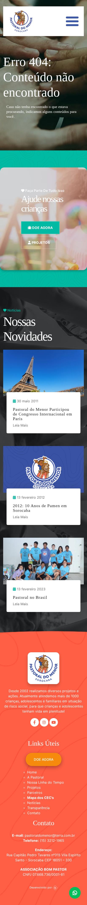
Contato (33, 813)
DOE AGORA (42, 228)
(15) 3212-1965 (52, 840)
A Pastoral (35, 777)
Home (32, 772)
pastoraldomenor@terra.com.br (50, 835)
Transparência (38, 808)
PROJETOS (40, 242)
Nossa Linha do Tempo (45, 782)
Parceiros (34, 792)
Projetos (34, 787)
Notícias (33, 803)
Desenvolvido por (41, 887)
